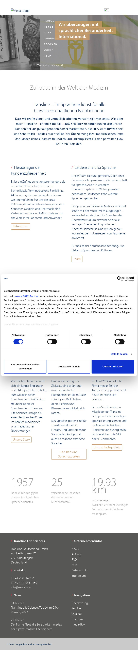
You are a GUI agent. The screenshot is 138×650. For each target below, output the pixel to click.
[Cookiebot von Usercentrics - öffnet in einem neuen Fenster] (119, 278)
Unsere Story (21, 439)
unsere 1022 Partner (26, 296)
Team (77, 259)
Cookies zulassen (112, 366)
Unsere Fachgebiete (107, 447)
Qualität (77, 614)
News (75, 549)
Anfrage (77, 554)
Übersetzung (80, 603)
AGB (74, 565)
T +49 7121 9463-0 (22, 578)
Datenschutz (80, 570)
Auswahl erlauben (69, 366)
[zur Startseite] (20, 11)
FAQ (74, 559)
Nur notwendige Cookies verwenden (25, 366)
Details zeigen (119, 354)
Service (76, 608)
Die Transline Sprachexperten (69, 454)
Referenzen (20, 226)
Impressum (79, 576)
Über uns (77, 619)
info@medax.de (21, 587)
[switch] (52, 341)
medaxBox (78, 624)
